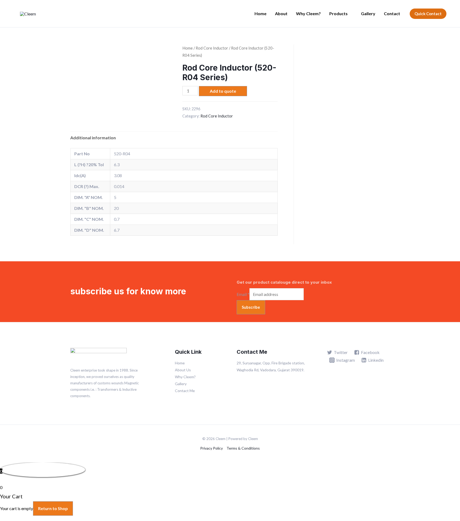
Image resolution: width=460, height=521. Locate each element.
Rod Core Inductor (212, 48)
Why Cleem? (308, 13)
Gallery (368, 13)
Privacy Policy (211, 448)
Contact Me (185, 390)
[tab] (93, 138)
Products (338, 13)
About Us (183, 370)
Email (243, 294)
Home (260, 13)
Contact (392, 13)
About (281, 13)
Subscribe (251, 307)
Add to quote (223, 90)
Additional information (93, 137)
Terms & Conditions (243, 448)
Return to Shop (53, 508)
